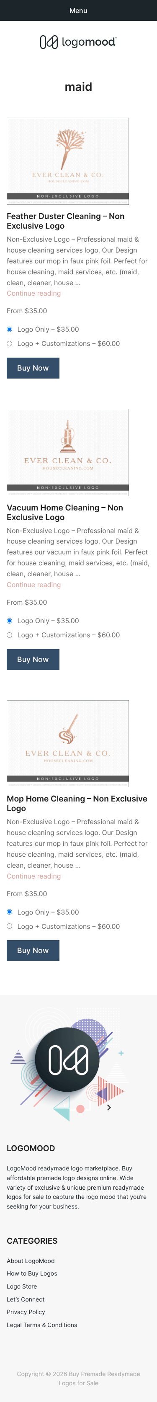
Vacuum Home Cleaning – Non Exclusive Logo (65, 512)
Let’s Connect (25, 1299)
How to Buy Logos (32, 1273)
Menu (78, 10)
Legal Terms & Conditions (42, 1325)
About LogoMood (31, 1261)
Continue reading (34, 293)
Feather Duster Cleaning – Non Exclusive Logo (66, 221)
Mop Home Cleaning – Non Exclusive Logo (77, 803)
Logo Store (22, 1286)
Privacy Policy (26, 1312)
